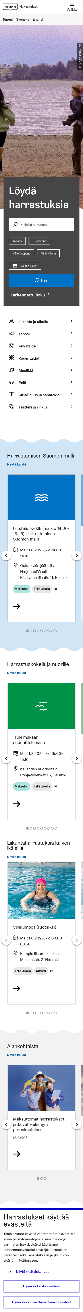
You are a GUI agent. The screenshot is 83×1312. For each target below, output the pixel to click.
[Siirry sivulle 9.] (55, 630)
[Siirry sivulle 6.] (45, 630)
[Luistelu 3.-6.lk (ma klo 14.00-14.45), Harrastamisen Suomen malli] (41, 548)
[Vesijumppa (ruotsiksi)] (41, 933)
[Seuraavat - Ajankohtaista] (77, 1124)
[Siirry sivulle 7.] (48, 630)
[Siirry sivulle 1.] (27, 630)
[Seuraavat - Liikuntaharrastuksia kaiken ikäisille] (77, 940)
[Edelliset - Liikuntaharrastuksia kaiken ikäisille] (6, 940)
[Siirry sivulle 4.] (38, 630)
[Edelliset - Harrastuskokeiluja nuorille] (6, 759)
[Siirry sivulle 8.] (52, 630)
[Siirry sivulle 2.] (31, 630)
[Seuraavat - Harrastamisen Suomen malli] (77, 555)
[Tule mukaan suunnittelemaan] (41, 751)
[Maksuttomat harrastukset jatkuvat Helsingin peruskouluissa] (41, 1117)
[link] (10, 7)
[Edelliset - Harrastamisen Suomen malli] (6, 555)
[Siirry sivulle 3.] (34, 630)
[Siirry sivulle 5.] (41, 630)
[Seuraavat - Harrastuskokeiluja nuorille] (77, 759)
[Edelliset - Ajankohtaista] (6, 1124)
